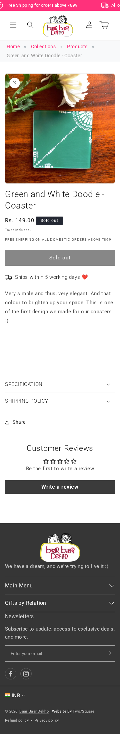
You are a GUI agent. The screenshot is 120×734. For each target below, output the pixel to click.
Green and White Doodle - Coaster (44, 55)
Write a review (59, 487)
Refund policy (17, 720)
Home (13, 46)
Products (77, 46)
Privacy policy (47, 720)
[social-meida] (10, 673)
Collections (43, 46)
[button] (13, 24)
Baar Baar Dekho (34, 711)
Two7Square (83, 711)
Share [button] (19, 422)
